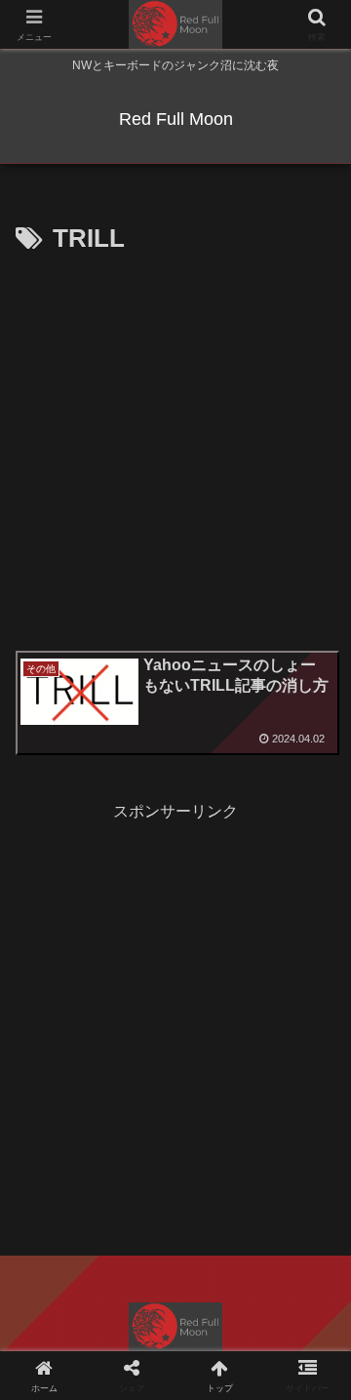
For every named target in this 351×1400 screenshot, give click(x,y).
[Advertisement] (175, 446)
